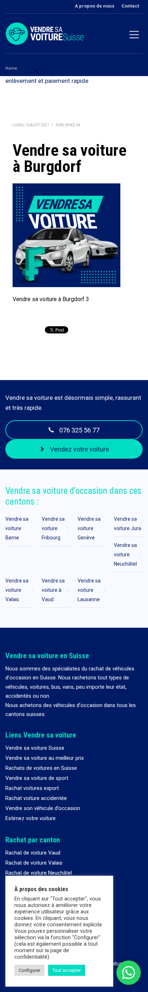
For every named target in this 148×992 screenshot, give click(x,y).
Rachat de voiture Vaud (32, 853)
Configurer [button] (29, 970)
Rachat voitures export (32, 788)
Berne (25, 70)
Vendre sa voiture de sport (36, 778)
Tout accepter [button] (66, 970)
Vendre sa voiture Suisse (34, 748)
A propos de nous (94, 6)
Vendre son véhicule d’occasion (42, 808)
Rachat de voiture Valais (34, 863)
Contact (130, 6)
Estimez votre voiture (30, 818)
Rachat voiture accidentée (36, 798)
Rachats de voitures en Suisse (41, 768)
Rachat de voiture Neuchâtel (38, 873)
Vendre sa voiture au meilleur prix (44, 758)
